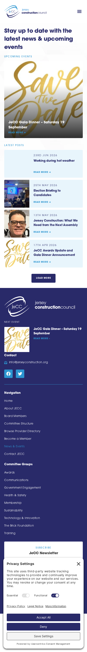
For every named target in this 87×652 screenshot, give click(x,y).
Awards (9, 472)
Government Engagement (22, 488)
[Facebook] (8, 374)
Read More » (42, 338)
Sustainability (13, 510)
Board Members (15, 416)
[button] (79, 11)
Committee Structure (18, 423)
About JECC (13, 408)
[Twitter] (20, 374)
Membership (13, 503)
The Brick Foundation (19, 525)
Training (9, 533)
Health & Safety (15, 495)
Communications (16, 480)
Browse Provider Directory (22, 431)
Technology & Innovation (22, 518)
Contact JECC (14, 454)
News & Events (14, 446)
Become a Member (17, 439)
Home (8, 401)
